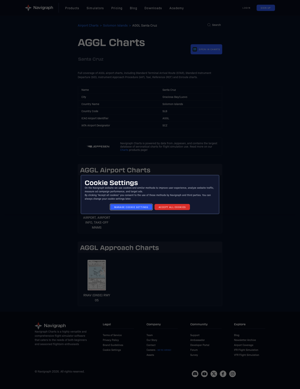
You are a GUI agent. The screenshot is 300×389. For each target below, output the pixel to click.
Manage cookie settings (131, 207)
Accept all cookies (172, 207)
